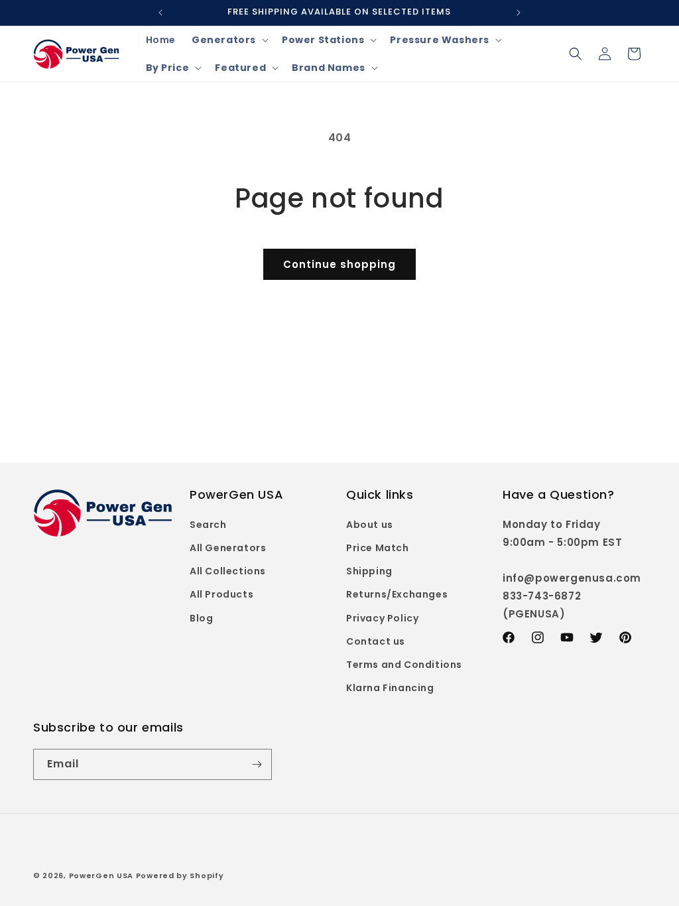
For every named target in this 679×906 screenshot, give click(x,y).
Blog (201, 618)
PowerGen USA (101, 875)
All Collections (228, 571)
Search (208, 524)
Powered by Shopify (180, 875)
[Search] (575, 53)
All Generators (228, 547)
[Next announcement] (518, 12)
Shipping (369, 571)
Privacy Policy (382, 618)
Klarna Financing (390, 687)
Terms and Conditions (404, 664)
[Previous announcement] (160, 12)
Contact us (375, 641)
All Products (221, 594)
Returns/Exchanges (397, 594)
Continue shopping (339, 264)
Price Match (377, 547)
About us (369, 524)
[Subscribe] (256, 764)
